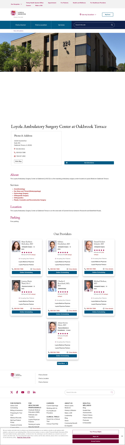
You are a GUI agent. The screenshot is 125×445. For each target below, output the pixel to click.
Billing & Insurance (16, 410)
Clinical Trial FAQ (52, 424)
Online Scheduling (30, 272)
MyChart (107, 14)
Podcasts (86, 420)
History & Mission (70, 410)
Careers (28, 5)
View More (63, 364)
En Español (68, 426)
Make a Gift (38, 5)
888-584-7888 (17, 269)
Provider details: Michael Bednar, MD (99, 297)
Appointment (52, 2)
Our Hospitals (15, 4)
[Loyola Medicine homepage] (18, 17)
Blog (66, 418)
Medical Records (15, 417)
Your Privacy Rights (95, 431)
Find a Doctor (20, 25)
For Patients (64, 2)
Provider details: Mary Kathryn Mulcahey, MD (26, 257)
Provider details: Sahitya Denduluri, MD (62, 257)
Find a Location (41, 25)
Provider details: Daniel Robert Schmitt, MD (99, 257)
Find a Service (43, 382)
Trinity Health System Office (34, 2)
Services (61, 25)
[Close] (122, 436)
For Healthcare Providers (98, 2)
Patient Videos (87, 415)
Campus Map (14, 427)
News (66, 420)
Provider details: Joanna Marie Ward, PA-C (26, 297)
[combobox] (94, 24)
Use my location (88, 14)
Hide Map (18, 161)
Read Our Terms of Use (23, 437)
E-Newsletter (87, 423)
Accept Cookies (95, 441)
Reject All (95, 436)
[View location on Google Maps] (89, 141)
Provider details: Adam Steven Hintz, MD (62, 340)
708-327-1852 (20, 156)
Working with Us (52, 408)
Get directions (20, 149)
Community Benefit (71, 423)
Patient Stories (87, 417)
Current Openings (52, 405)
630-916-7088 (20, 152)
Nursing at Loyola (34, 424)
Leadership (68, 415)
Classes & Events (16, 425)
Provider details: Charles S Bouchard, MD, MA (62, 298)
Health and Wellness (79, 2)
